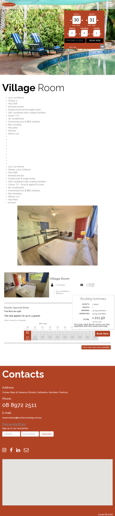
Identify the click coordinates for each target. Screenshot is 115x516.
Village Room (59, 278)
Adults (72, 28)
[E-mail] (28, 450)
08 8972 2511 (19, 405)
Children (84, 28)
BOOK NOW (94, 40)
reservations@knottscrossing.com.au (22, 417)
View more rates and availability (96, 347)
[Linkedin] (19, 450)
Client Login (72, 47)
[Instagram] (5, 450)
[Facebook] (13, 450)
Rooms (96, 28)
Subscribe (47, 434)
